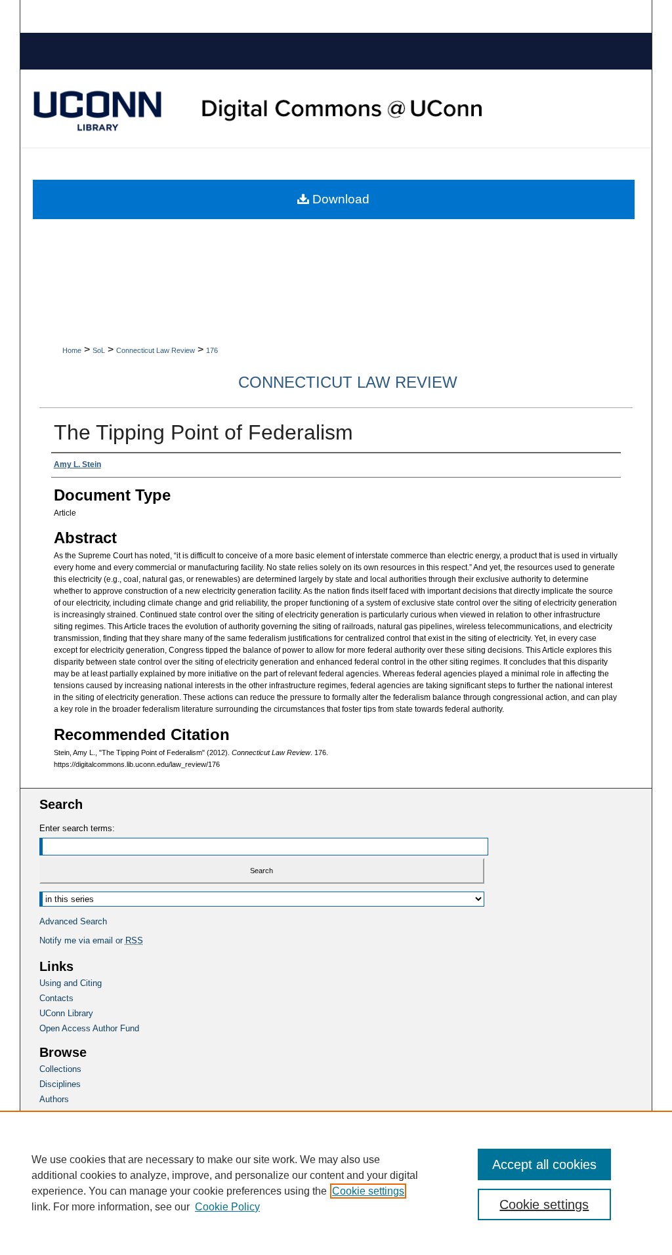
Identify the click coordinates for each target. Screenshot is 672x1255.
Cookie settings (368, 1191)
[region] (336, 1183)
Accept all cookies (544, 1164)
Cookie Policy (227, 1206)
